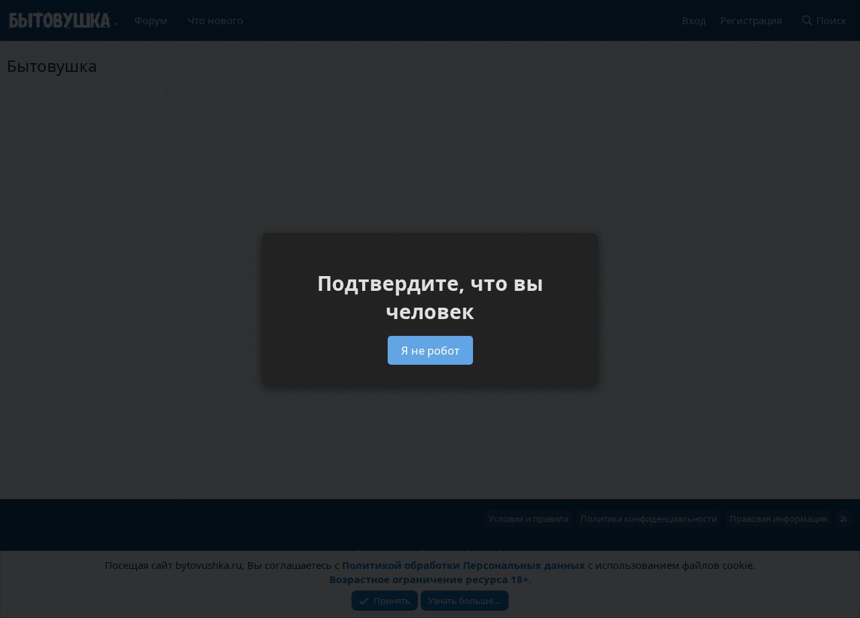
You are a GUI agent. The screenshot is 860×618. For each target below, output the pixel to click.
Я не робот (430, 350)
